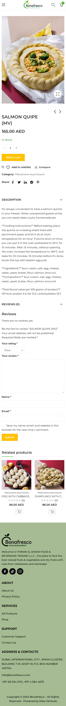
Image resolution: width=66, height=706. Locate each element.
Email (6, 411)
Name (6, 396)
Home (5, 110)
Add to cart (13, 157)
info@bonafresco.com (16, 675)
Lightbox (58, 94)
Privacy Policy (10, 596)
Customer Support (14, 636)
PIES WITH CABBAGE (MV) (19, 496)
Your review (10, 355)
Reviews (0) (11, 304)
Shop (13, 110)
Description (11, 199)
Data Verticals (48, 701)
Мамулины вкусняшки (25, 110)
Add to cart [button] (19, 511)
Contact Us (9, 642)
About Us (8, 590)
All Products (9, 613)
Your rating (9, 343)
